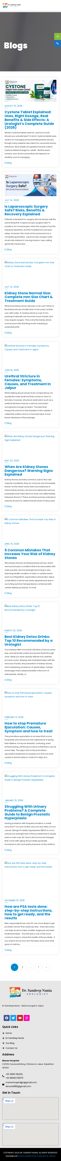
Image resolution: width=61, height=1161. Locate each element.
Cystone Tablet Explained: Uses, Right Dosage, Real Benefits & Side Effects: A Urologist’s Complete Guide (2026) (29, 119)
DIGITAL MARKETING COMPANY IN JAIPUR (36, 1156)
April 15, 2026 (12, 543)
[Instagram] (27, 1018)
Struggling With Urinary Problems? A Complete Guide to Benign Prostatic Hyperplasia (27, 812)
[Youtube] (20, 1018)
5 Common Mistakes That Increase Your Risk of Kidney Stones (30, 554)
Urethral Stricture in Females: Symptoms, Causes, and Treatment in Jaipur (28, 382)
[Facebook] (7, 1018)
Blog (9, 162)
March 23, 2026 (13, 630)
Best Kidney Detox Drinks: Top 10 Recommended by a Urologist (29, 640)
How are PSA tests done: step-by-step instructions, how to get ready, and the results (29, 912)
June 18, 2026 (12, 370)
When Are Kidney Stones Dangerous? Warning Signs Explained (29, 470)
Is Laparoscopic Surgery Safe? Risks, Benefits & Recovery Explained (26, 210)
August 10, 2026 (14, 105)
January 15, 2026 (14, 800)
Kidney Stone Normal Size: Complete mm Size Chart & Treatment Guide (29, 297)
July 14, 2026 (12, 200)
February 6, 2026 (14, 717)
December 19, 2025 (15, 900)
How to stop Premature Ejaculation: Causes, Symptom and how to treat (29, 727)
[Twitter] (13, 1018)
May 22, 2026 (12, 460)
